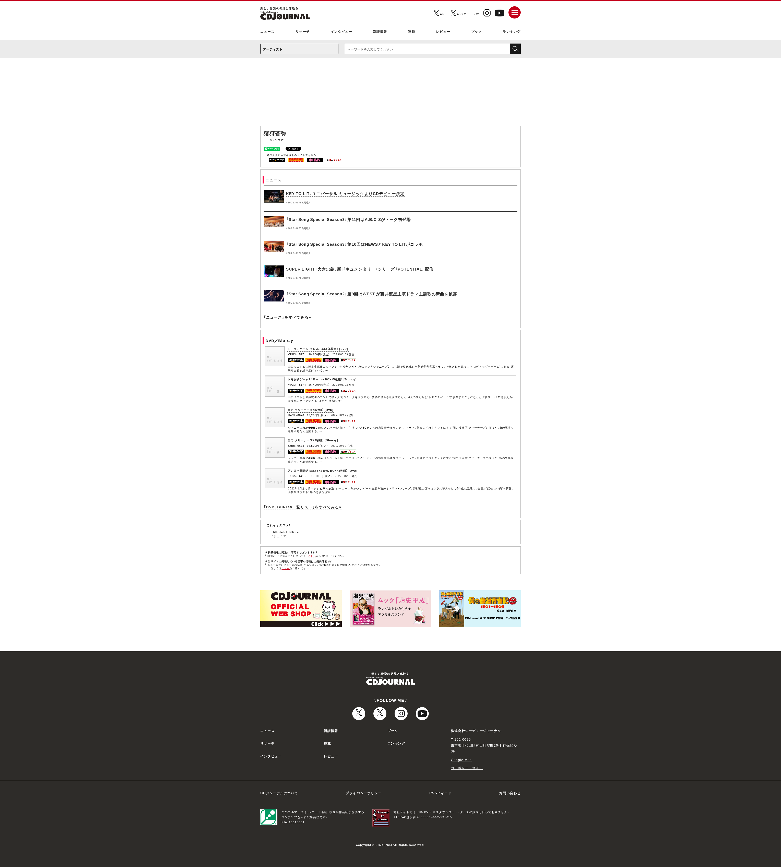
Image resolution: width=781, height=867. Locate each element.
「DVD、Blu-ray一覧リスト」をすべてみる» (302, 507)
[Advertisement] (390, 94)
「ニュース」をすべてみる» (287, 317)
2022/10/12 (338, 415)
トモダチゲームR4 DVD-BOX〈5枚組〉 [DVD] (318, 349)
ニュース (267, 31)
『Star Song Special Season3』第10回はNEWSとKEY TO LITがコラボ (354, 244)
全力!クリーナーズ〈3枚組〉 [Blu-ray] (313, 440)
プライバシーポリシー (364, 792)
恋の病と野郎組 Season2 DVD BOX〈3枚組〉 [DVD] (322, 470)
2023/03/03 (340, 354)
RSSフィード (440, 792)
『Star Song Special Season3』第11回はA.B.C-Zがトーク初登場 (348, 219)
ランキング (512, 31)
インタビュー (341, 31)
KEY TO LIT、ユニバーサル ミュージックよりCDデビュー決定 (345, 193)
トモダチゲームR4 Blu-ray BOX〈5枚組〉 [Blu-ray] (322, 379)
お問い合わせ (510, 792)
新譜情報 (380, 31)
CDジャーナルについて (279, 792)
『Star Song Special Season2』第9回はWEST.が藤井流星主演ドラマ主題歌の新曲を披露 (371, 294)
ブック (476, 31)
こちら (312, 556)
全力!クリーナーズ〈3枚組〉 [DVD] (310, 410)
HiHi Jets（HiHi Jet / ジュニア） (286, 534)
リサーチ (303, 31)
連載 (411, 31)
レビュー (443, 31)
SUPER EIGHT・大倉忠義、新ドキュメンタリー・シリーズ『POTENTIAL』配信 (359, 269)
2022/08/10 (342, 476)
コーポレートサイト (467, 767)
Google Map (461, 759)
